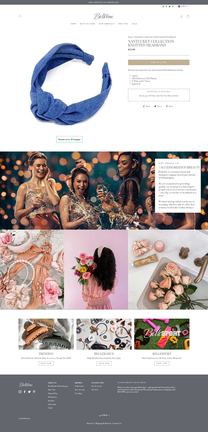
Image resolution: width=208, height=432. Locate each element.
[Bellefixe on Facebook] (24, 391)
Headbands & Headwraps (58, 386)
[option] (104, 2)
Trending (78, 393)
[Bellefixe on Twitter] (29, 391)
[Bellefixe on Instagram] (20, 391)
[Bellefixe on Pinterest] (34, 391)
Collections (79, 386)
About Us (90, 423)
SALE (134, 24)
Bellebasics (52, 397)
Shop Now (46, 363)
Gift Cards (52, 404)
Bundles (51, 401)
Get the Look (96, 386)
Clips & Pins (53, 393)
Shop (73, 24)
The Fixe (123, 24)
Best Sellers (87, 24)
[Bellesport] (161, 334)
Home (130, 37)
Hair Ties (51, 390)
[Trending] (46, 334)
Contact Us (117, 423)
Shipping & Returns (103, 423)
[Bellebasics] (104, 334)
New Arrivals (107, 24)
